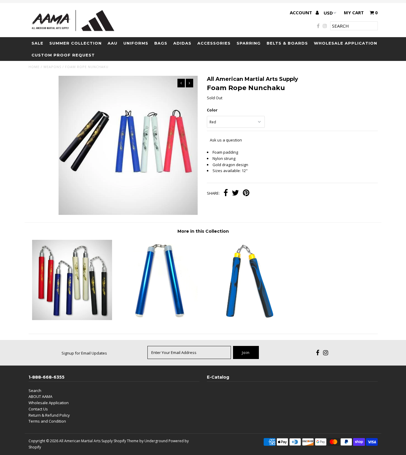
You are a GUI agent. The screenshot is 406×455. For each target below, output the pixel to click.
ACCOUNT (301, 12)
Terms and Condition (47, 421)
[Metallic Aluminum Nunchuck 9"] (159, 318)
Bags (160, 43)
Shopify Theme (126, 440)
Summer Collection (75, 43)
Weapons (52, 66)
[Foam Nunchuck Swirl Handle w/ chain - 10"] (247, 318)
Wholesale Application (345, 43)
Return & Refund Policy (49, 415)
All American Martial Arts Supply (86, 440)
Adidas (182, 43)
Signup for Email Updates (84, 353)
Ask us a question (226, 140)
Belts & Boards (287, 43)
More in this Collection (203, 231)
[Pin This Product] (246, 193)
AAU (112, 43)
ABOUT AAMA (40, 396)
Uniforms (135, 43)
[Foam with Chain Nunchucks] (72, 318)
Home (34, 66)
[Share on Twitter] (235, 193)
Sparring (249, 43)
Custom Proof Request (63, 55)
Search (35, 390)
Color (212, 110)
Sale (37, 43)
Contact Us (38, 409)
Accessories (214, 43)
